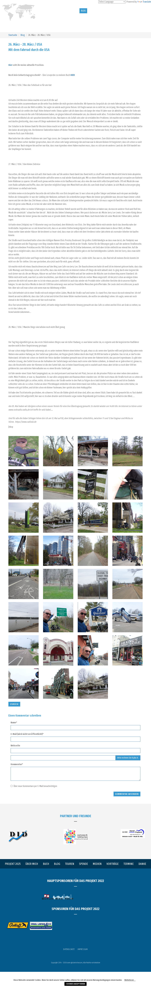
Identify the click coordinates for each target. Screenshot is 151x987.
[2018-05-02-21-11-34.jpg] (23, 683)
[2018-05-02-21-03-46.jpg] (93, 617)
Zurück (14, 704)
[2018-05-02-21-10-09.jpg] (127, 650)
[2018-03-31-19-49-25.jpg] (23, 484)
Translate (147, 1)
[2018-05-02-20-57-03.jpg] (93, 584)
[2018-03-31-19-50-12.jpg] (93, 484)
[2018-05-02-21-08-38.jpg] (93, 650)
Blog (83, 10)
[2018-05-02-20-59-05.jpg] (127, 584)
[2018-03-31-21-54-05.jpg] (58, 551)
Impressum (83, 949)
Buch (75, 10)
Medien (115, 10)
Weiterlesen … (130, 980)
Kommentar (18, 764)
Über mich (63, 10)
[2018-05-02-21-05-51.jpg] (23, 650)
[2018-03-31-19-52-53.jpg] (93, 551)
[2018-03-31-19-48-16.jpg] (58, 451)
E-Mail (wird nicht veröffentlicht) (28, 733)
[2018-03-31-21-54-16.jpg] (127, 551)
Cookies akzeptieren (75, 984)
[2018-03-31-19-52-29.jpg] (93, 517)
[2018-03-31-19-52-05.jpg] (58, 517)
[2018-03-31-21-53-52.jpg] (23, 551)
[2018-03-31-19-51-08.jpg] (23, 517)
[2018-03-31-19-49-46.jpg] (58, 484)
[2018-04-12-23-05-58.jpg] (58, 584)
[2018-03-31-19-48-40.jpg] (93, 451)
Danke (45, 15)
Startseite (12, 35)
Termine (139, 10)
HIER (72, 75)
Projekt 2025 (48, 10)
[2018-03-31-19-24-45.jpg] (23, 451)
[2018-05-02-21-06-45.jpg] (58, 650)
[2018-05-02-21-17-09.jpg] (58, 683)
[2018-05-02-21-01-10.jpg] (23, 617)
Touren (93, 10)
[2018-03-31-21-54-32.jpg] (23, 584)
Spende (105, 10)
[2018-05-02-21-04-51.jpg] (127, 617)
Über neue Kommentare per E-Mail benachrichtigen (35, 786)
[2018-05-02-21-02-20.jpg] (58, 617)
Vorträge (127, 10)
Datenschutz (69, 949)
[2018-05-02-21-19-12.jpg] (93, 683)
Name (15, 722)
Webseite (15, 745)
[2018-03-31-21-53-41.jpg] (127, 517)
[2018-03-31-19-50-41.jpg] (127, 484)
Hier (10, 65)
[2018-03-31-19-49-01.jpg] (127, 451)
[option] (17, 925)
